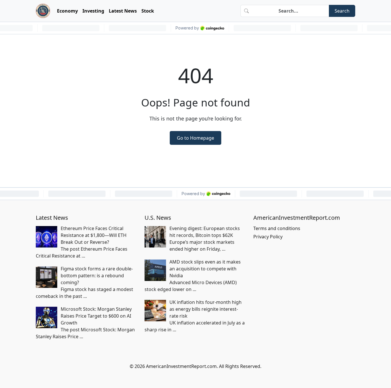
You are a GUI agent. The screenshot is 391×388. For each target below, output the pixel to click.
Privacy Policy (268, 236)
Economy (67, 11)
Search (342, 11)
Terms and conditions (276, 228)
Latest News (123, 11)
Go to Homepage (195, 138)
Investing (93, 11)
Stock (147, 11)
